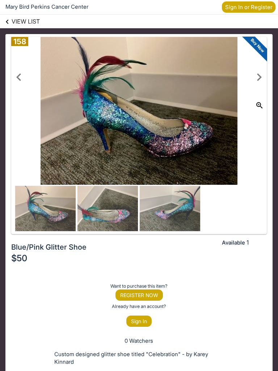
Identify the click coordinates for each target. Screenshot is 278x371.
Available (233, 242)
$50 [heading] (19, 258)
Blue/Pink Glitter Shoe (49, 247)
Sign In (139, 321)
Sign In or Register (248, 7)
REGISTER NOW (139, 295)
